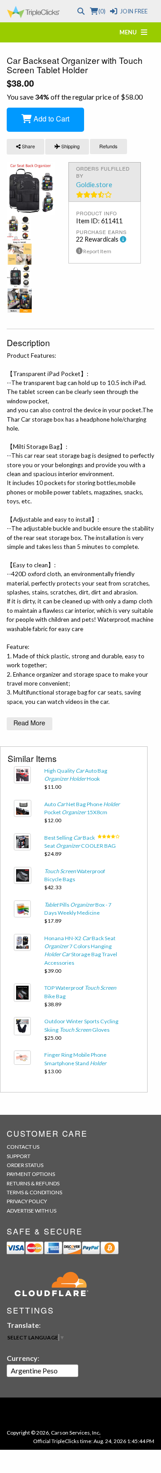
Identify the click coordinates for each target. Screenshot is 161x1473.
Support (18, 1156)
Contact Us (23, 1146)
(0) (101, 11)
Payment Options (31, 1174)
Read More (29, 722)
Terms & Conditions (34, 1192)
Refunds (108, 146)
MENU (130, 32)
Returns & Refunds (33, 1183)
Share (28, 146)
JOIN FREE (134, 11)
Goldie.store (94, 184)
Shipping (70, 146)
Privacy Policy (27, 1201)
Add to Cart (50, 118)
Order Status (25, 1165)
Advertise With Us (31, 1210)
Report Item (96, 251)
